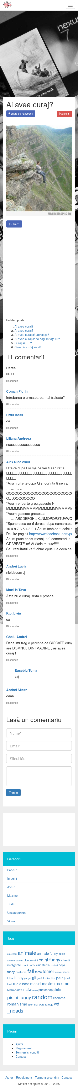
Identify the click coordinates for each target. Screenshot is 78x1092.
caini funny (49, 959)
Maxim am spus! (6, 5)
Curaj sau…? (23, 343)
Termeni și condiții (27, 1052)
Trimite (13, 792)
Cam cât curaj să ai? (28, 347)
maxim (47, 983)
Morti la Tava (16, 589)
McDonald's (14, 990)
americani (12, 953)
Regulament (24, 1048)
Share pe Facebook (21, 113)
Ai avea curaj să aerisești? (32, 335)
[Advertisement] (39, 273)
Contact (21, 1056)
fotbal (10, 978)
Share (15, 224)
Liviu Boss (14, 414)
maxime (61, 983)
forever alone (61, 972)
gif (34, 977)
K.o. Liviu (13, 613)
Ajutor (19, 1044)
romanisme (17, 1004)
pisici (57, 989)
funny (19, 977)
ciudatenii (42, 965)
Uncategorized (16, 912)
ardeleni (11, 960)
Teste (11, 904)
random (42, 996)
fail (30, 971)
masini (35, 983)
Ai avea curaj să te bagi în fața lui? (37, 339)
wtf (56, 1004)
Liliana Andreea (18, 438)
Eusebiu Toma (26, 670)
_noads (15, 1010)
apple (62, 953)
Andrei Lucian (17, 566)
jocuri (59, 978)
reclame (59, 997)
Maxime (12, 895)
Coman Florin (17, 391)
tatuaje (49, 1004)
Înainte (63, 113)
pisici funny (19, 997)
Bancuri (12, 870)
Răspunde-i (13, 380)
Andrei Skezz (16, 689)
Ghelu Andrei (16, 636)
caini (35, 960)
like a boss (21, 983)
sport (30, 1004)
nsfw (27, 989)
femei (48, 971)
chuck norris (28, 965)
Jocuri (11, 887)
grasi (39, 978)
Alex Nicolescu (18, 461)
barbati (19, 960)
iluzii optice (49, 978)
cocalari (54, 965)
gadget (27, 978)
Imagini (12, 878)
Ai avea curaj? (24, 326)
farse (38, 972)
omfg (35, 990)
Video (11, 921)
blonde (28, 960)
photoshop (45, 989)
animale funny (47, 953)
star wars (39, 1004)
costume (21, 972)
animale (27, 952)
